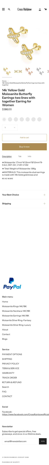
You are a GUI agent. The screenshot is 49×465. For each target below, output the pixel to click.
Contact (6, 334)
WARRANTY (8, 373)
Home (4, 81)
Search (5, 387)
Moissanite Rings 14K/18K (14, 306)
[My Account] (40, 9)
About (5, 329)
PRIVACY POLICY (10, 363)
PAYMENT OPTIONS (12, 354)
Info (29, 156)
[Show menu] (3, 9)
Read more (7, 178)
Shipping (6, 203)
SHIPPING (7, 359)
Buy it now (24, 146)
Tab (19, 156)
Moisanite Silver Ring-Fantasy (16, 320)
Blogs (4, 339)
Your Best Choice (10, 194)
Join (43, 441)
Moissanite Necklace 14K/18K (16, 311)
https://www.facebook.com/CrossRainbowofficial (25, 414)
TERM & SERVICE (10, 368)
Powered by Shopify (11, 462)
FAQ (4, 391)
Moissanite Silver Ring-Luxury (16, 325)
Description (7, 156)
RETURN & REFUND (12, 382)
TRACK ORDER (9, 377)
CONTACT (7, 396)
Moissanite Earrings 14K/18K (15, 315)
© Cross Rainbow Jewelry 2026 (15, 457)
